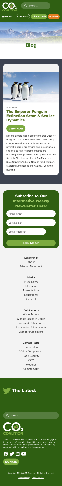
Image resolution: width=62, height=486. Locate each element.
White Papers (31, 314)
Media (31, 277)
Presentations (31, 290)
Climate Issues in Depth (31, 319)
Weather (31, 364)
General (31, 299)
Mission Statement (31, 266)
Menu (8, 16)
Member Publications (31, 332)
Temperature (31, 347)
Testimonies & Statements (31, 327)
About (31, 262)
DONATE (54, 16)
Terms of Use (38, 477)
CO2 (31, 360)
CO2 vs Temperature (31, 351)
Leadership (31, 258)
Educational (31, 295)
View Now (16, 128)
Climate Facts (31, 343)
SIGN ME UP (31, 243)
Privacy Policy (24, 477)
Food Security (31, 356)
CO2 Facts (23, 16)
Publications (31, 310)
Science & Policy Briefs (31, 323)
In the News (31, 282)
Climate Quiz (39, 16)
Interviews (31, 286)
